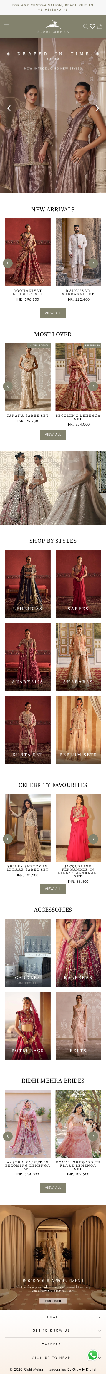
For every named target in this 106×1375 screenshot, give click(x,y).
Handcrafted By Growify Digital (72, 1369)
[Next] (95, 105)
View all (53, 313)
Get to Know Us (51, 1330)
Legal (51, 1317)
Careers (51, 1344)
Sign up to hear (51, 1358)
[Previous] (8, 105)
